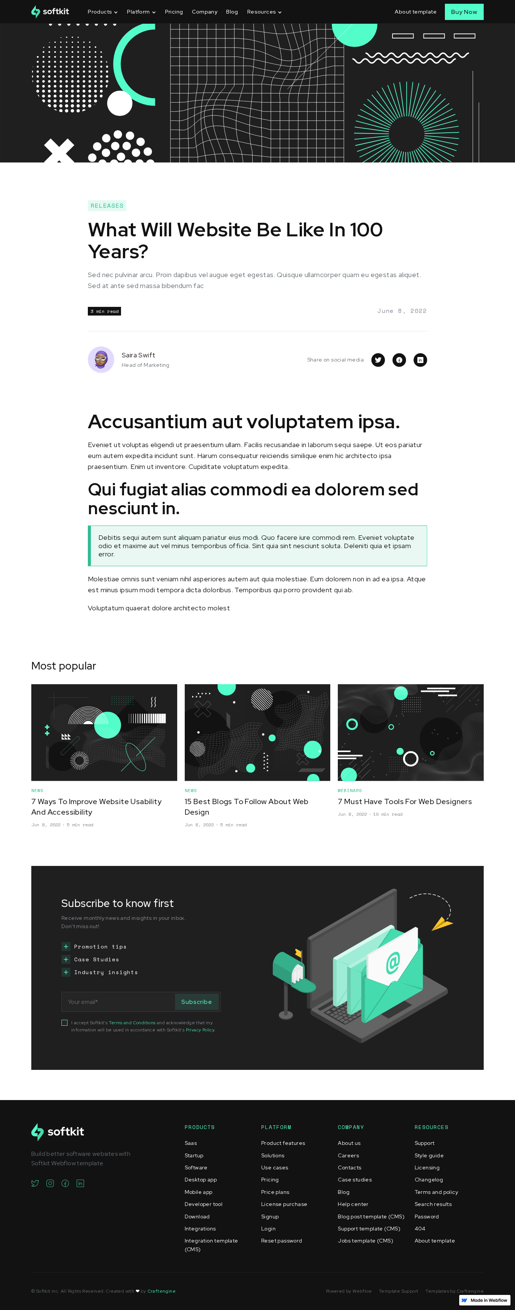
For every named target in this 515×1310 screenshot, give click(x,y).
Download (197, 1216)
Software (196, 1167)
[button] (103, 12)
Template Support (398, 1291)
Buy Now (464, 12)
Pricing (174, 11)
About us (349, 1143)
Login (268, 1228)
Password (427, 1216)
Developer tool (204, 1204)
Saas (191, 1143)
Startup (194, 1155)
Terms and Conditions (132, 1023)
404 (420, 1228)
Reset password (281, 1240)
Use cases (274, 1167)
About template (416, 11)
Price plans (275, 1192)
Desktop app (201, 1179)
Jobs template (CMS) (365, 1240)
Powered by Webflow (348, 1291)
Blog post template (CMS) (371, 1216)
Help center (353, 1204)
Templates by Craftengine (455, 1291)
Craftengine (161, 1291)
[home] (50, 11)
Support (425, 1143)
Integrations (200, 1228)
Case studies (355, 1179)
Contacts (349, 1167)
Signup (270, 1216)
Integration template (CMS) (211, 1244)
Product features (283, 1143)
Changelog (429, 1179)
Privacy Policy (200, 1030)
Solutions (273, 1155)
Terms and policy (436, 1192)
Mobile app (199, 1192)
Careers (348, 1155)
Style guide (429, 1155)
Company (204, 11)
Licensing (427, 1167)
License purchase (284, 1204)
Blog (232, 11)
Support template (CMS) (369, 1228)
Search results (433, 1204)
